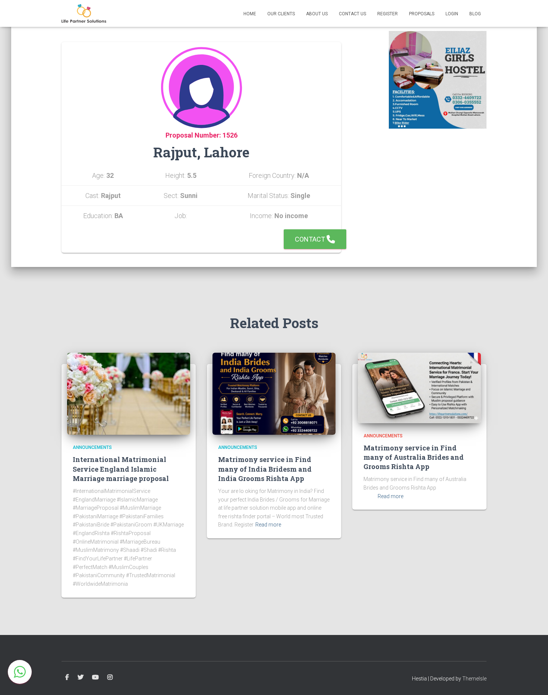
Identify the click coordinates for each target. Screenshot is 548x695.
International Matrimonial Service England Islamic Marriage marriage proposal (121, 468)
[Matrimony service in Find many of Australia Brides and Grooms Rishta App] (419, 387)
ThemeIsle (474, 679)
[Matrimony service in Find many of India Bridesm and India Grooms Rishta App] (274, 393)
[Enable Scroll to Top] (533, 680)
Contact (311, 239)
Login (451, 13)
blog (475, 13)
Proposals (421, 13)
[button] (20, 672)
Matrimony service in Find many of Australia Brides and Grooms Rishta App (413, 457)
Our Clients (281, 13)
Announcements (92, 447)
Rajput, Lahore (201, 152)
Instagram (110, 677)
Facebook (67, 677)
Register (387, 13)
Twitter (80, 677)
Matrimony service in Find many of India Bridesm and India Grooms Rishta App (265, 468)
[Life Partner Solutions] (84, 13)
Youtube (95, 677)
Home (249, 13)
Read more (268, 525)
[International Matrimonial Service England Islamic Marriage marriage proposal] (128, 393)
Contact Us (352, 13)
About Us (317, 13)
